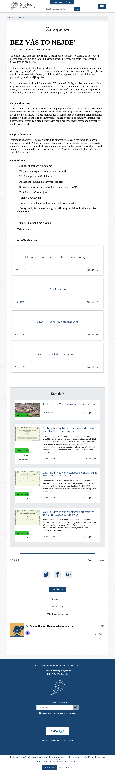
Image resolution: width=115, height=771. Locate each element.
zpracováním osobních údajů (64, 713)
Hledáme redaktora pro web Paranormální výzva (57, 257)
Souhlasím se (58, 713)
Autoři (55, 606)
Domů (11, 17)
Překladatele (57, 289)
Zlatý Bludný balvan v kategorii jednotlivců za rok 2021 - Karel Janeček (70, 474)
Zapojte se (22, 17)
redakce (100, 560)
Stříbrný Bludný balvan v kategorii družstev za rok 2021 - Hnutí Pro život (69, 430)
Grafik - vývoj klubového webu (57, 354)
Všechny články (55, 614)
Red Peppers (74, 740)
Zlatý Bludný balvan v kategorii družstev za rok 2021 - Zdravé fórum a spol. (68, 513)
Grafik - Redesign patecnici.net (57, 322)
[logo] (14, 6)
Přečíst (90, 269)
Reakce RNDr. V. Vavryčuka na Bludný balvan (69, 404)
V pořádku (49, 767)
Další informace (67, 767)
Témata (55, 599)
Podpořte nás (57, 589)
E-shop (55, 2)
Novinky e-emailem (57, 701)
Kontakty (61, 2)
